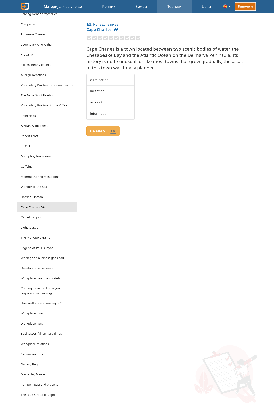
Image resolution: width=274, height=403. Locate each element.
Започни (245, 6)
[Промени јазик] (227, 6)
